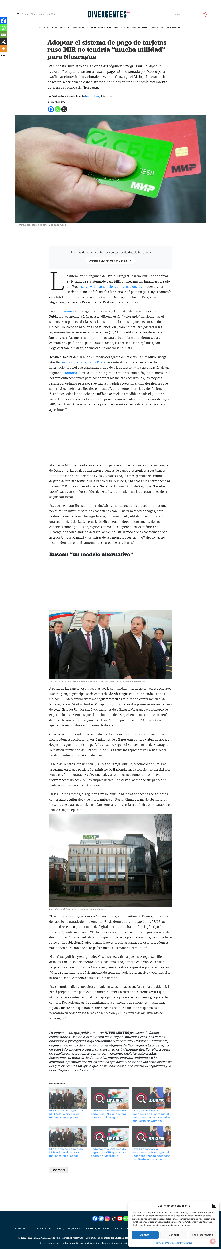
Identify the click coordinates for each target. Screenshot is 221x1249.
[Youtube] (120, 1218)
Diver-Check (121, 27)
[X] (3, 41)
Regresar (58, 1169)
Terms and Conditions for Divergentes (174, 1243)
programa (65, 311)
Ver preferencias (202, 1235)
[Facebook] (3, 20)
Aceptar (145, 1235)
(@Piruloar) (92, 96)
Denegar (174, 1235)
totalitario (69, 373)
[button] (214, 1205)
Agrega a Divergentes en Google (108, 260)
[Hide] (1, 55)
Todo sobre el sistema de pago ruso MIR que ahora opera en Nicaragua (108, 1114)
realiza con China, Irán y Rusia (83, 362)
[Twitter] (101, 1218)
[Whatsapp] (3, 27)
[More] (3, 48)
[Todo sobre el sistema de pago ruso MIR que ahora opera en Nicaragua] (110, 1098)
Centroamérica (101, 27)
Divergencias (140, 27)
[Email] (3, 34)
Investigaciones (78, 27)
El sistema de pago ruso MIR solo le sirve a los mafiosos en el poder (66, 1114)
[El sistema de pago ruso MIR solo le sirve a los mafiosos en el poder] (68, 1098)
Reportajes (58, 27)
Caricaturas (173, 27)
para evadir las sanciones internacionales (111, 286)
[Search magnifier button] (204, 14)
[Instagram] (107, 1218)
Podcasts (157, 27)
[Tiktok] (113, 1218)
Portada (42, 27)
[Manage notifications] (213, 1241)
